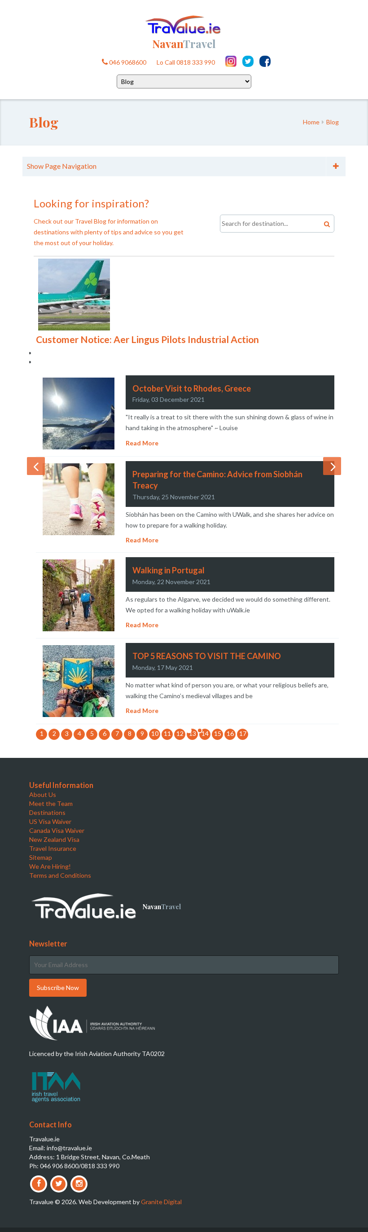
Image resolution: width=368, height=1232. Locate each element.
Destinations (47, 812)
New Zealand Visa (54, 839)
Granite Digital (161, 1202)
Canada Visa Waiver (56, 830)
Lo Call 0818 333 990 (186, 62)
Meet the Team (51, 803)
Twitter (248, 61)
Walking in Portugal (168, 570)
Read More (142, 443)
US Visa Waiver (50, 821)
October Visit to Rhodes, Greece (191, 388)
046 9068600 (127, 62)
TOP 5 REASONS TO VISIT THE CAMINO (206, 656)
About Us (42, 794)
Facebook (265, 61)
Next (332, 466)
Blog (332, 122)
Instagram (231, 61)
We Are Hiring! (50, 866)
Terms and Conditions (60, 875)
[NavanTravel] (184, 23)
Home (311, 122)
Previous (36, 466)
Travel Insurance (52, 848)
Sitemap (40, 857)
